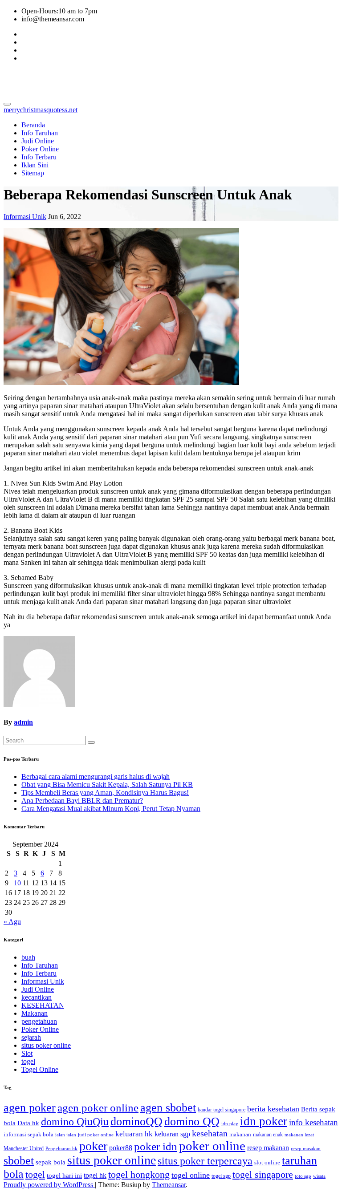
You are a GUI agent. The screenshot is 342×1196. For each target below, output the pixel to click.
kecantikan (36, 997)
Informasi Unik (25, 216)
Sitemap (32, 173)
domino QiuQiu (75, 1121)
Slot (27, 1053)
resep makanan (268, 1147)
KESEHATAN (42, 1005)
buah (28, 957)
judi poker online (96, 1134)
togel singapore (262, 1174)
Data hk (28, 1123)
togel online (190, 1175)
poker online (212, 1146)
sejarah (31, 1037)
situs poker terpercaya (205, 1161)
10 (17, 883)
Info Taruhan (39, 133)
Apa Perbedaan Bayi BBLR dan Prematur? (82, 800)
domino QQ (192, 1121)
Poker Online (40, 149)
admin (23, 722)
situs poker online (46, 1045)
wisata (319, 1176)
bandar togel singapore (221, 1110)
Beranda (33, 125)
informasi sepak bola (28, 1134)
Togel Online (39, 1069)
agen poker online (97, 1108)
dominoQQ (136, 1121)
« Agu (12, 921)
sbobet (19, 1160)
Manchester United (24, 1148)
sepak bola (50, 1162)
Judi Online (37, 141)
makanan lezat (299, 1134)
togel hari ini (64, 1175)
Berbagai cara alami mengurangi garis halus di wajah (95, 776)
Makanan (34, 1013)
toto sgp (303, 1176)
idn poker (263, 1121)
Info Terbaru (39, 157)
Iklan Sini (35, 165)
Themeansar (169, 1184)
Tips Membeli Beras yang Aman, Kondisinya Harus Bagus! (105, 792)
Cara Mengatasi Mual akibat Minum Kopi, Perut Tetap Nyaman (110, 808)
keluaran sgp (172, 1134)
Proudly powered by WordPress (49, 1184)
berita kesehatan (273, 1108)
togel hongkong (139, 1174)
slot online (267, 1162)
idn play (229, 1123)
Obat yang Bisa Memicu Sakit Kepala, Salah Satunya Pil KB (107, 784)
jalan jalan (65, 1134)
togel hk (95, 1175)
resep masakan (306, 1148)
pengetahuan (39, 1021)
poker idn (155, 1146)
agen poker (30, 1107)
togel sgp (221, 1176)
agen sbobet (168, 1107)
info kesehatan (313, 1122)
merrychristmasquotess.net (86, 80)
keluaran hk (134, 1134)
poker (93, 1146)
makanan (240, 1134)
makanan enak (268, 1134)
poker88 (120, 1147)
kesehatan (210, 1133)
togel (28, 1061)
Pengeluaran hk (61, 1148)
